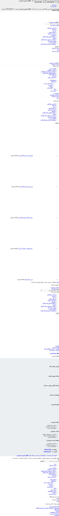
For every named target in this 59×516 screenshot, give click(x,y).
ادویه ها (54, 29)
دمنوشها (54, 35)
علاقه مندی (50, 87)
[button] (54, 350)
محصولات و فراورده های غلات (48, 44)
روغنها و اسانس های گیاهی (49, 36)
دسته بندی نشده (52, 33)
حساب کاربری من (48, 83)
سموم (54, 38)
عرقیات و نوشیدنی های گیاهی (48, 39)
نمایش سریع (56, 347)
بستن (57, 98)
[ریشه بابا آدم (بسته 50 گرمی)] (44, 217)
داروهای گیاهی (52, 32)
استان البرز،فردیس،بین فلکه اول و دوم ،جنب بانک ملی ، (37, 455)
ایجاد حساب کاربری (54, 506)
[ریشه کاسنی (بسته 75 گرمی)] (44, 248)
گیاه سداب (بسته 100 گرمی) (25, 155)
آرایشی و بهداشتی (51, 28)
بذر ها (54, 31)
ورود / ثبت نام (52, 494)
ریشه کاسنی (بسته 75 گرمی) (25, 248)
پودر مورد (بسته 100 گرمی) (25, 186)
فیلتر (57, 313)
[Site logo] (54, 22)
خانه (58, 282)
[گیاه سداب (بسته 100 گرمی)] (44, 155)
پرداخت (51, 86)
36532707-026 (47, 451)
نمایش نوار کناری (54, 287)
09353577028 (47, 449)
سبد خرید (50, 85)
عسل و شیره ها (52, 41)
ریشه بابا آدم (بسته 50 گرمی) (25, 217)
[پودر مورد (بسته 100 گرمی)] (44, 186)
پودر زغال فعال (29, 279)
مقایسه (54, 492)
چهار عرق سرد (54, 353)
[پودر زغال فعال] (44, 279)
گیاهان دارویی (52, 42)
